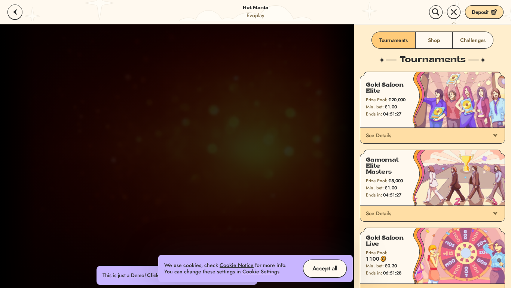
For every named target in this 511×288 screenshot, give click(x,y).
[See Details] (495, 135)
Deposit (480, 12)
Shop (434, 40)
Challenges (473, 40)
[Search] (436, 12)
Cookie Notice (237, 265)
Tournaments (393, 40)
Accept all (324, 268)
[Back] (14, 12)
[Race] (453, 12)
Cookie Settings (260, 271)
